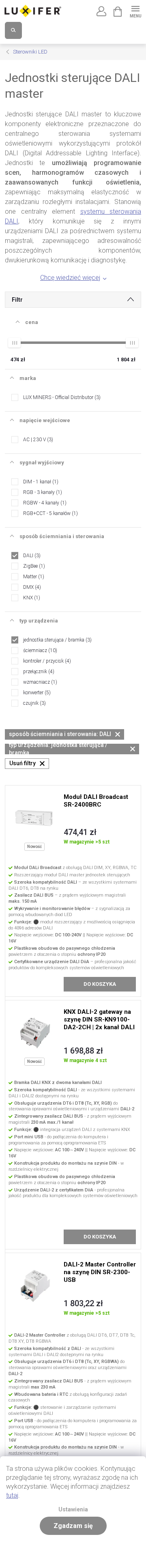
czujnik (33, 703)
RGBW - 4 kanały (44, 503)
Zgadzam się (73, 1526)
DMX (31, 587)
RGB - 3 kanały (41, 492)
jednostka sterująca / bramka (56, 640)
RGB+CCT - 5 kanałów (49, 513)
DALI (31, 555)
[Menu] (135, 10)
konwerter (36, 692)
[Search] (13, 30)
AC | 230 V (37, 439)
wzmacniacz (39, 682)
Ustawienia (73, 1510)
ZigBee (33, 566)
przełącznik (38, 671)
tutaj (12, 1495)
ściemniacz (39, 650)
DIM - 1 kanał (40, 482)
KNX (31, 598)
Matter (33, 576)
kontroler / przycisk (46, 661)
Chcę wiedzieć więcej (70, 277)
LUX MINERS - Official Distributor (61, 397)
